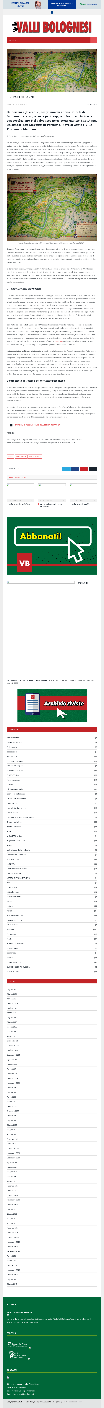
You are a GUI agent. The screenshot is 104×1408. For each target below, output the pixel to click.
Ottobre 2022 (12, 1115)
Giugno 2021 (12, 1167)
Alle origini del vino (14, 742)
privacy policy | (62, 1402)
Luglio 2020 (11, 1209)
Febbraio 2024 (12, 1073)
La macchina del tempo (16, 854)
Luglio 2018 (11, 1279)
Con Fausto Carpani (15, 766)
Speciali (10, 957)
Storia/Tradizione (14, 962)
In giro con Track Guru (16, 840)
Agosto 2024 (12, 1059)
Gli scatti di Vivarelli (15, 789)
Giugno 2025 (12, 1022)
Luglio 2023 (11, 1092)
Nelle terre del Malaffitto (19, 504)
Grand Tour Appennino (16, 798)
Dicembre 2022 (13, 1111)
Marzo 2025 (11, 1036)
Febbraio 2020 (12, 1228)
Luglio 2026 (11, 989)
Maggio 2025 (12, 1027)
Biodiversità (12, 756)
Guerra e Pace (13, 803)
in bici (9, 831)
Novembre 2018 (13, 1270)
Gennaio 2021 (12, 1190)
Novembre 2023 (13, 1083)
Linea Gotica (12, 887)
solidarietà (11, 953)
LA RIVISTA (11, 864)
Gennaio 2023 (12, 1106)
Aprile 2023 (11, 1097)
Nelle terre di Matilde (81, 504)
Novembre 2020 (13, 1200)
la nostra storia (13, 859)
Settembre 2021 (13, 1158)
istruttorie (59, 341)
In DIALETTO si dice (14, 836)
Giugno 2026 (12, 994)
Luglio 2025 (11, 1017)
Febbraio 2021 (12, 1186)
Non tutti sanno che (15, 915)
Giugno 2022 (12, 1125)
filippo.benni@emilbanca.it (23, 1394)
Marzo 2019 (11, 1260)
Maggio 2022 (12, 1129)
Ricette (9, 939)
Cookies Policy (75, 1402)
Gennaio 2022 (12, 1143)
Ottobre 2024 (12, 1050)
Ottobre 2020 (12, 1204)
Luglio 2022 (11, 1120)
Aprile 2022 (11, 1134)
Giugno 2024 (12, 1064)
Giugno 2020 (12, 1214)
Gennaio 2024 (12, 1078)
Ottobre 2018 (12, 1274)
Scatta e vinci (12, 948)
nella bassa (21, 456)
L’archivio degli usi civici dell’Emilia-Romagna (37, 425)
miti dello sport (13, 892)
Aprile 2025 (11, 1031)
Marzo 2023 (11, 1101)
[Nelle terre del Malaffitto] (20, 492)
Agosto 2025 (12, 1013)
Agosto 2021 (12, 1162)
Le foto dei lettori (14, 873)
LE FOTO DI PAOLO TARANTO (18, 878)
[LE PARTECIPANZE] (52, 71)
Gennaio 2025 (12, 1041)
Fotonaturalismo (13, 780)
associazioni (12, 752)
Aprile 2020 (11, 1223)
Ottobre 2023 (12, 1087)
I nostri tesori (12, 812)
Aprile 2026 (11, 999)
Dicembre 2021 (13, 1148)
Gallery (10, 784)
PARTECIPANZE (92, 104)
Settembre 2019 (13, 1251)
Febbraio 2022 (12, 1139)
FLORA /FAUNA (13, 775)
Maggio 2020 (12, 1218)
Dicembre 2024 (13, 1045)
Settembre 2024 (13, 1055)
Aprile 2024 (11, 1069)
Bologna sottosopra (15, 761)
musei (9, 901)
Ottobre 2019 (12, 1246)
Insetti (9, 845)
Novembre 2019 (13, 1242)
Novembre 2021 (13, 1153)
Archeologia (12, 747)
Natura (10, 906)
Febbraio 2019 (12, 1265)
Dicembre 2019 (13, 1237)
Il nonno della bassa (15, 822)
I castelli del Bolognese (16, 808)
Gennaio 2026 (12, 1003)
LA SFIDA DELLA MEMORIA (17, 868)
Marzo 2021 (11, 1181)
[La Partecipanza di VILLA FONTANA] (52, 492)
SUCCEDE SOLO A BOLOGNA (18, 967)
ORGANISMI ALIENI (14, 920)
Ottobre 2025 (12, 1008)
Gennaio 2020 (12, 1232)
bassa (10, 456)
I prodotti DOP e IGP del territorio (20, 817)
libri (8, 883)
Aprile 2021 (11, 1176)
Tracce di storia (13, 971)
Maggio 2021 (12, 1172)
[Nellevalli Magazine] (52, 26)
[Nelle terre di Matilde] (83, 492)
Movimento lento (14, 896)
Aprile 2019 (11, 1256)
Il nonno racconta (14, 826)
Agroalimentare (13, 737)
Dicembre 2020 (13, 1195)
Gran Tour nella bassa (16, 794)
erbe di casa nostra (15, 770)
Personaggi (11, 934)
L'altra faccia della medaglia (18, 850)
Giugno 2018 (12, 1284)
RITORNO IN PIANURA (15, 943)
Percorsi (10, 929)
